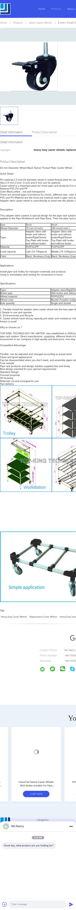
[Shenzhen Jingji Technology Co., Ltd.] (44, 669)
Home (41, 8)
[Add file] (4, 904)
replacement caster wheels (43, 616)
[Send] (71, 904)
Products (56, 8)
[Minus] (71, 826)
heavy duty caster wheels (14, 616)
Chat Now (26, 794)
